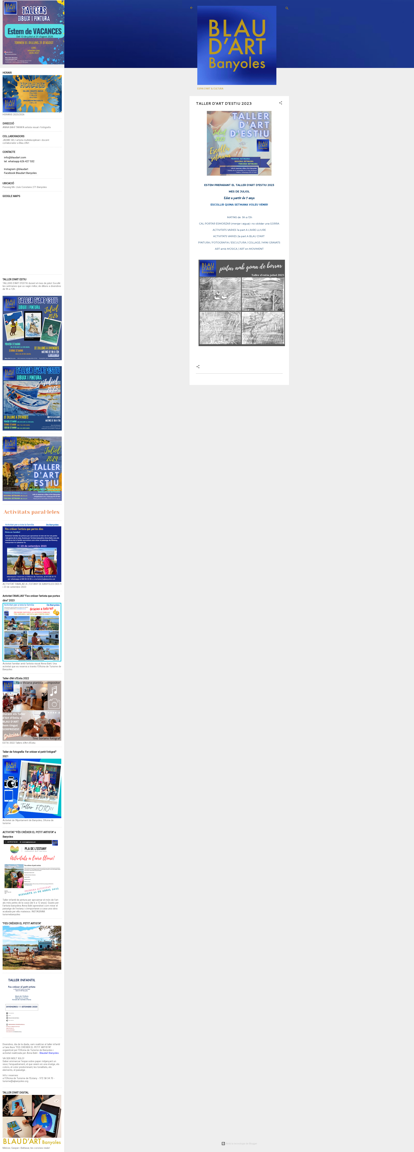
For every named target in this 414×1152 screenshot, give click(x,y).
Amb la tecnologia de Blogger (241, 1143)
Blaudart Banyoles (49, 1053)
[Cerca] (287, 9)
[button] (281, 103)
